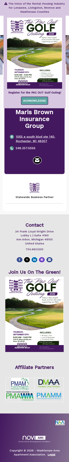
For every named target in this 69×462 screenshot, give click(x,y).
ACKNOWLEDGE (34, 100)
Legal (51, 454)
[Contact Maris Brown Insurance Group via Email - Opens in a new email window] (37, 160)
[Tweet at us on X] (27, 260)
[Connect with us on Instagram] (42, 260)
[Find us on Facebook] (19, 260)
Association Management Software (35, 441)
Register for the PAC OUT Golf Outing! (34, 92)
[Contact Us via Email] (49, 260)
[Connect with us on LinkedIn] (34, 260)
